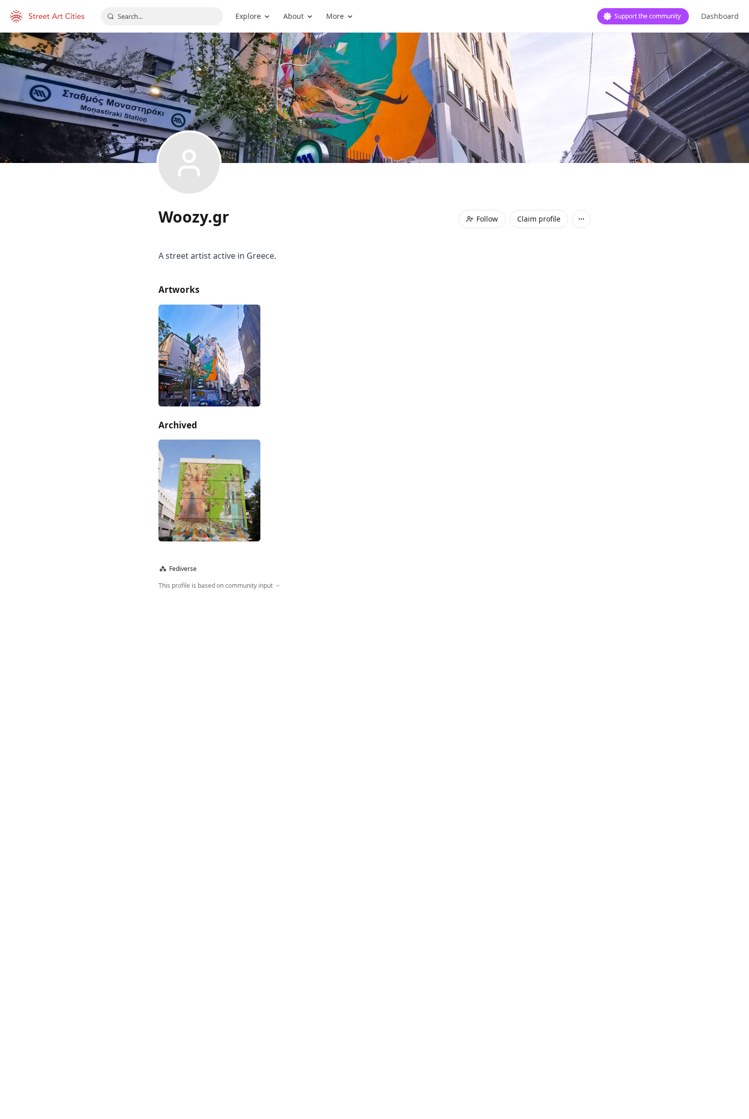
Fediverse (178, 568)
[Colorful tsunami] (209, 490)
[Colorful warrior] (209, 355)
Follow (487, 219)
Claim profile (538, 219)
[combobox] (162, 16)
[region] (374, 700)
